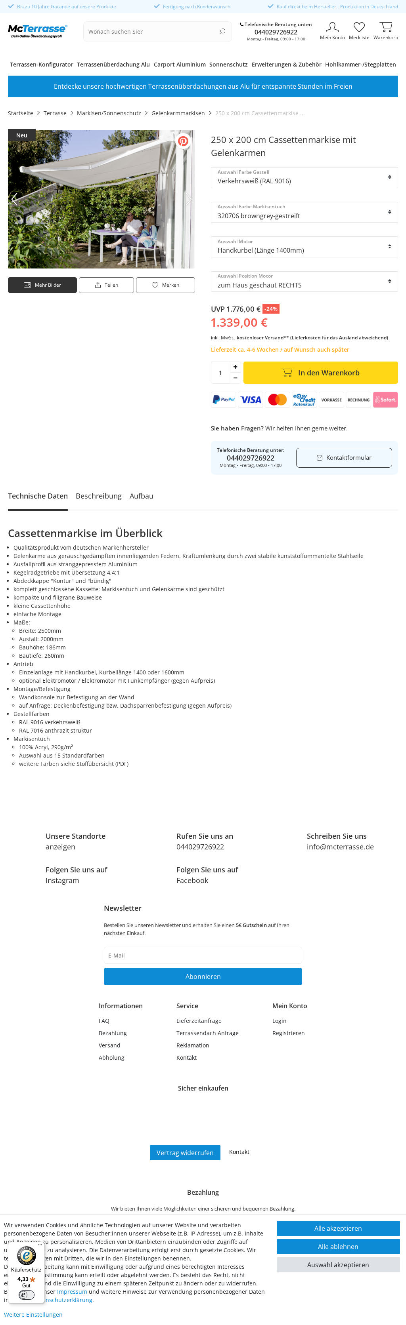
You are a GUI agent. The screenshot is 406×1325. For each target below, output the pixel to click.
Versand (110, 1045)
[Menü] (40, 1246)
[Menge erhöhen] (235, 367)
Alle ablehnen (338, 1246)
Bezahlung (113, 1033)
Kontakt (186, 1057)
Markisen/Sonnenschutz (109, 113)
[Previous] (14, 199)
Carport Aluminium (180, 64)
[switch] (26, 1295)
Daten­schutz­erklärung (62, 1300)
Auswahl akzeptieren (338, 1264)
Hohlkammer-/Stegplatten (360, 64)
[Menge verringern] (235, 378)
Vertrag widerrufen (185, 1152)
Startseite (20, 113)
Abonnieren (203, 976)
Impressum (72, 1291)
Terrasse (55, 113)
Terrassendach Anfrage (207, 1033)
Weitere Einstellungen (33, 1314)
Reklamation (192, 1045)
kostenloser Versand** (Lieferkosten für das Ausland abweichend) (312, 337)
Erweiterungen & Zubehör (287, 64)
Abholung (111, 1057)
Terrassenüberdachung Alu (113, 64)
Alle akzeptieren (338, 1228)
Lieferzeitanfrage (199, 1020)
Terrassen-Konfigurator (41, 64)
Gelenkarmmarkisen (178, 113)
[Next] (188, 199)
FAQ (104, 1020)
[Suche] (223, 31)
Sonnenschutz (228, 64)
